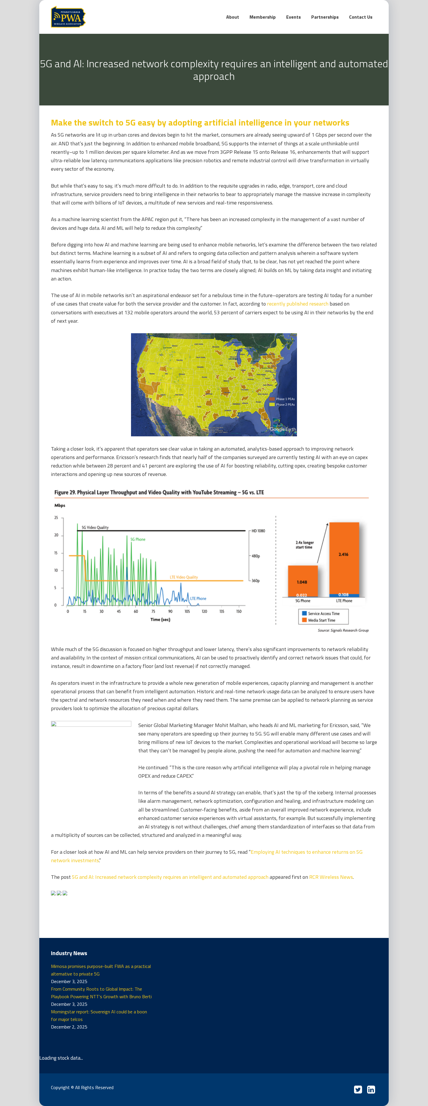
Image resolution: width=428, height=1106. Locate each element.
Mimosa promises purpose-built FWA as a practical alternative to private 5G (101, 970)
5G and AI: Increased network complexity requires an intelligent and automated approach (170, 877)
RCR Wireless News (331, 877)
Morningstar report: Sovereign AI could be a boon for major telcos (99, 1015)
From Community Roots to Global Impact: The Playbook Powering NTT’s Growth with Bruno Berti (101, 992)
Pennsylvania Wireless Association (94, 17)
